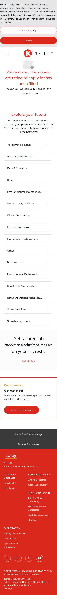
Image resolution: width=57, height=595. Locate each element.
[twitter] (28, 558)
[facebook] (7, 558)
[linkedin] (18, 558)
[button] (6, 53)
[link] (28, 456)
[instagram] (39, 558)
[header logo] (28, 53)
